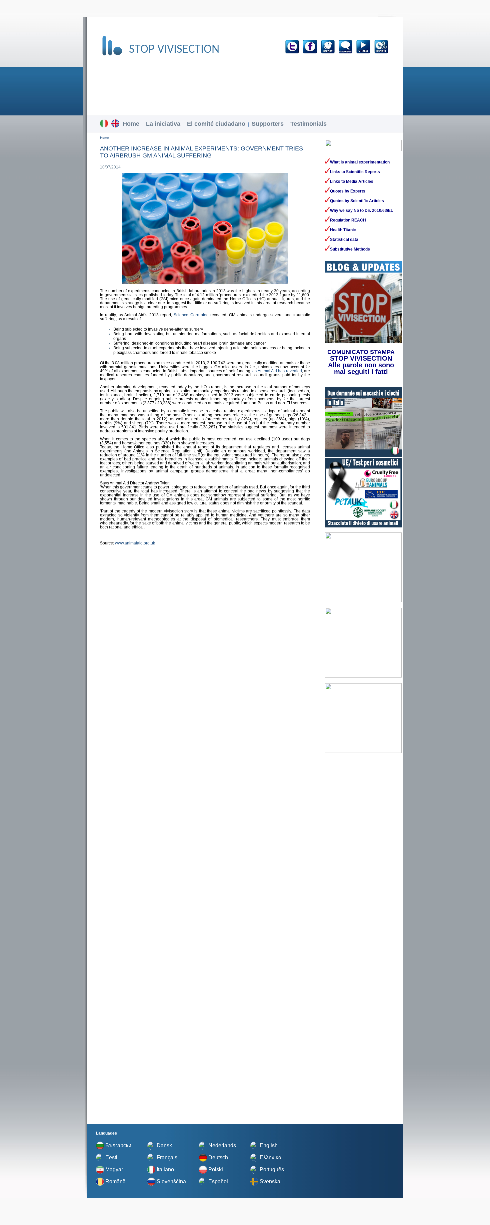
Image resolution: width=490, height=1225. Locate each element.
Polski (215, 1169)
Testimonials (308, 123)
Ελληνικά (270, 1157)
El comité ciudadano (216, 123)
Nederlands (222, 1145)
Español (218, 1181)
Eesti (111, 1157)
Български (118, 1145)
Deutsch (218, 1157)
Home (131, 123)
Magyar (114, 1169)
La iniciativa (163, 123)
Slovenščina (171, 1181)
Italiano (165, 1169)
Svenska (270, 1181)
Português (272, 1169)
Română (115, 1181)
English (269, 1145)
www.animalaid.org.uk (134, 543)
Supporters (268, 123)
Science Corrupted (191, 315)
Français (167, 1157)
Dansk (164, 1145)
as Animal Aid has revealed (277, 371)
